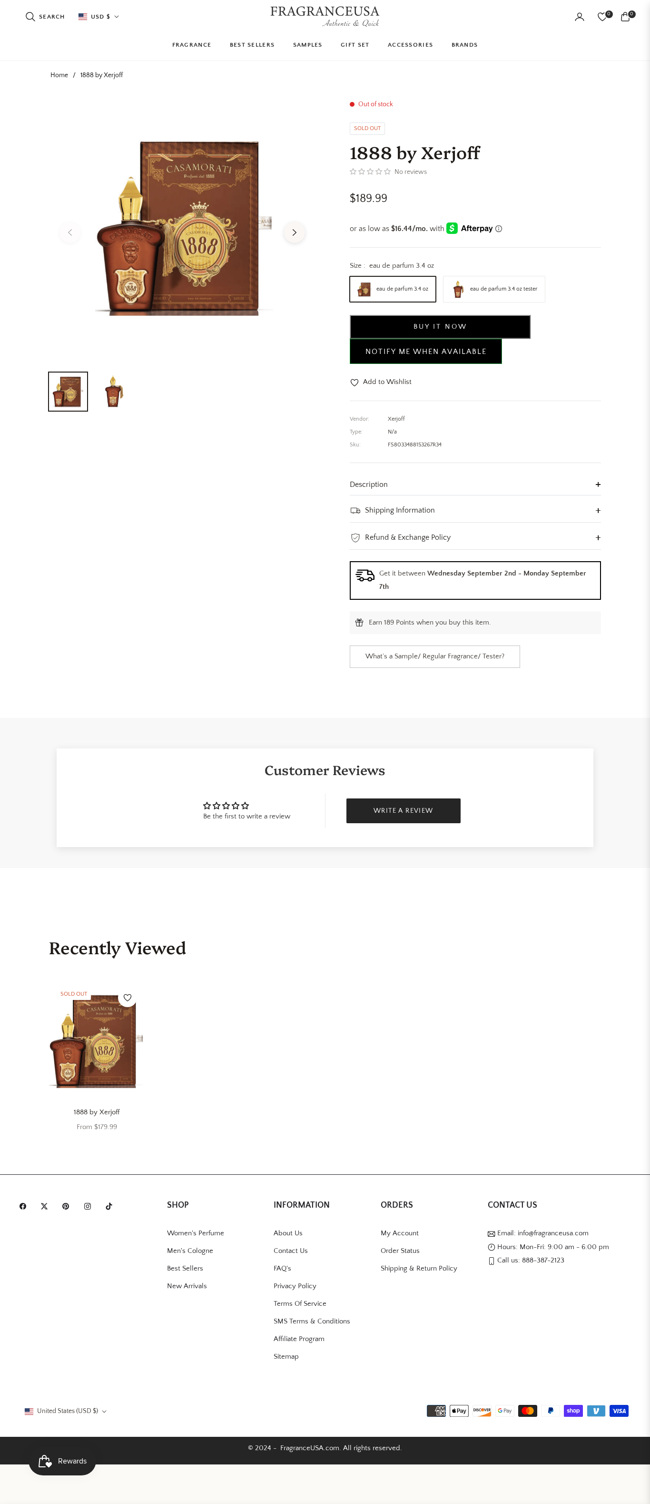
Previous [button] (69, 232)
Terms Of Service (300, 1304)
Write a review (403, 811)
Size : (392, 266)
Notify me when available (426, 351)
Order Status (400, 1251)
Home (59, 75)
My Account (400, 1233)
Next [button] (294, 232)
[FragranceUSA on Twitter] (46, 1206)
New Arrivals (187, 1286)
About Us (288, 1233)
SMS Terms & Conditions (312, 1321)
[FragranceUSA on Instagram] (90, 1206)
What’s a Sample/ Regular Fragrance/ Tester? (434, 656)
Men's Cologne (190, 1251)
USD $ (101, 16)
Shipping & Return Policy (419, 1268)
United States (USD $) (67, 1411)
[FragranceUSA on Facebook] (25, 1206)
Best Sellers (185, 1268)
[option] (182, 226)
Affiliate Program (299, 1339)
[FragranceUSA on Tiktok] (111, 1206)
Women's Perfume (195, 1233)
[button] (45, 17)
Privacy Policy (295, 1286)
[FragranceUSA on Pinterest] (68, 1206)
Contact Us (291, 1251)
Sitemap (286, 1357)
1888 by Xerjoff (96, 1112)
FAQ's (282, 1268)
